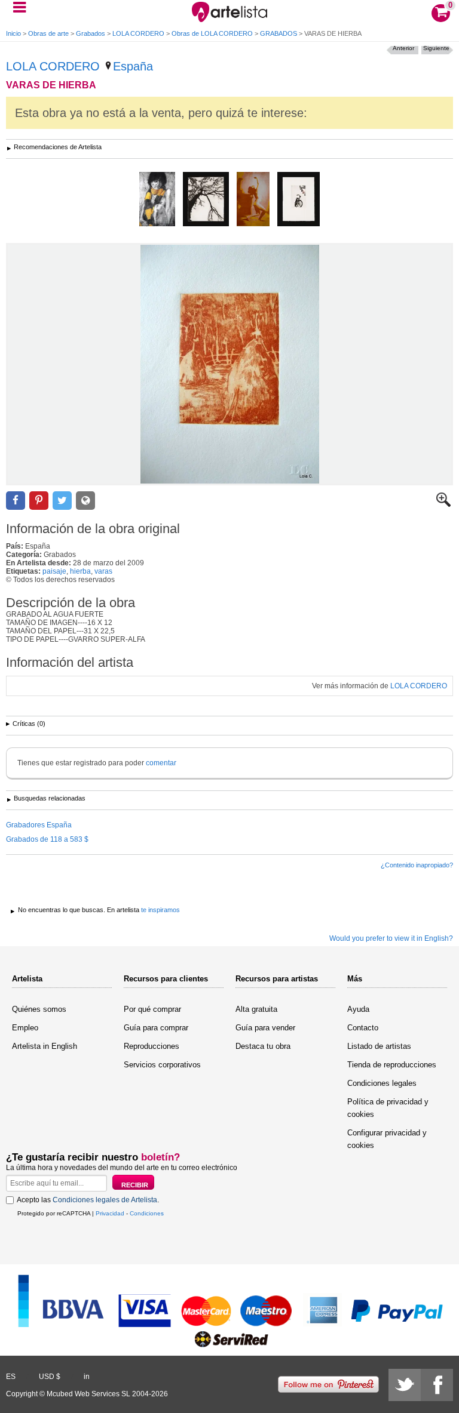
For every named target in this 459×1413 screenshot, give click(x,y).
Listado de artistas (379, 1046)
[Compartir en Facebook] (15, 500)
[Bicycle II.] (298, 200)
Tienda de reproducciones (391, 1064)
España (133, 66)
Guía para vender (265, 1027)
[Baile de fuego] (253, 200)
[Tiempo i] (206, 200)
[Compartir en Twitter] (62, 500)
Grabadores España (39, 825)
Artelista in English (44, 1046)
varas (103, 571)
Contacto (362, 1027)
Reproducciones (151, 1046)
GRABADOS (278, 33)
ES (11, 1376)
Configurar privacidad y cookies (387, 1139)
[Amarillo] (157, 200)
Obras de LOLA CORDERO (212, 33)
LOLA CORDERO (138, 33)
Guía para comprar (156, 1027)
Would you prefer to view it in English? (391, 938)
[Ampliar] (443, 504)
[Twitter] (404, 1385)
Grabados (90, 33)
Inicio (13, 33)
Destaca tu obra (262, 1046)
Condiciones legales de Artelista (105, 1200)
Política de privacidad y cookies (388, 1108)
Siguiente (436, 48)
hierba (80, 571)
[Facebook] (437, 1385)
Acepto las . (88, 1200)
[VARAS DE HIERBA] (229, 364)
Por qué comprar (152, 1009)
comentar (161, 763)
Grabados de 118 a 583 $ (47, 839)
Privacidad (110, 1213)
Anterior (403, 48)
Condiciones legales (382, 1083)
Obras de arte (48, 33)
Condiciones (147, 1213)
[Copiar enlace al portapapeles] (85, 500)
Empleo (25, 1027)
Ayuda (358, 1009)
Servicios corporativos (162, 1064)
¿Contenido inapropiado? (417, 865)
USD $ (49, 1376)
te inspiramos (160, 909)
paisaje (54, 571)
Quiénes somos (39, 1009)
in (87, 1376)
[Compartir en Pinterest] (38, 500)
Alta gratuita (256, 1009)
